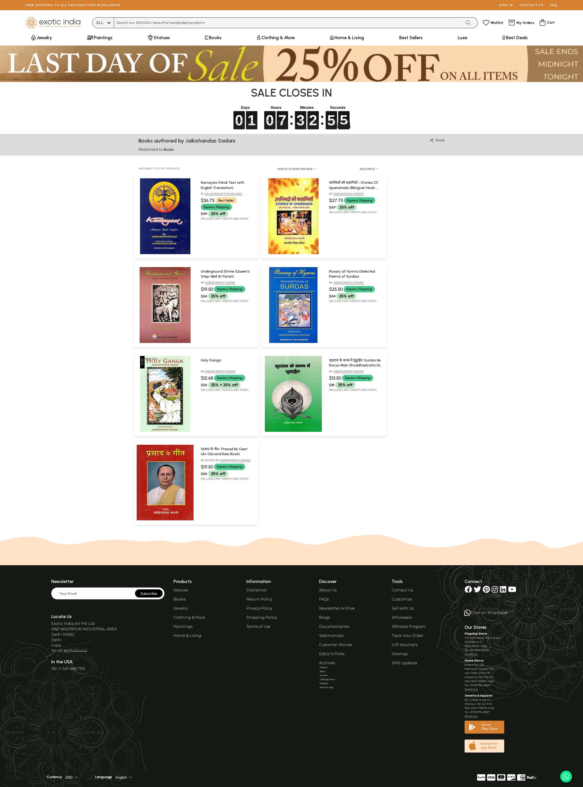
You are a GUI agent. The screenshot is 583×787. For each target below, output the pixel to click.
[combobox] (288, 22)
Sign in (506, 5)
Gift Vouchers (404, 645)
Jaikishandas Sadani (348, 193)
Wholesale (402, 617)
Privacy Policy (259, 608)
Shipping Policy (261, 617)
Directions (471, 654)
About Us (328, 590)
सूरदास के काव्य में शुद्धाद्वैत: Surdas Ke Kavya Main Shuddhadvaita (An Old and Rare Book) (355, 365)
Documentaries (334, 626)
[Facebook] (468, 591)
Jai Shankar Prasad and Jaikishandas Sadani (221, 195)
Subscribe (149, 593)
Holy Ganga (211, 360)
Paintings (183, 626)
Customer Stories (335, 645)
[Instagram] (495, 591)
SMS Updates (404, 663)
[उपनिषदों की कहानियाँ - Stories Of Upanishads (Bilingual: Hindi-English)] (293, 253)
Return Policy (259, 599)
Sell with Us (403, 608)
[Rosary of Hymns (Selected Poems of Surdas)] (293, 342)
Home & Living (187, 636)
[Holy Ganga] (165, 430)
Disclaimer (256, 590)
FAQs (324, 599)
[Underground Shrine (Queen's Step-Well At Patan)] (165, 342)
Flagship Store (476, 633)
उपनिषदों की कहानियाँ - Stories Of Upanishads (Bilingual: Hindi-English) (353, 187)
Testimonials (331, 636)
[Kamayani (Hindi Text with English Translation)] (165, 253)
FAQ (553, 5)
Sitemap (400, 654)
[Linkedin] (503, 591)
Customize (402, 599)
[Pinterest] (486, 591)
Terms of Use (258, 626)
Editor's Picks (331, 654)
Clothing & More (189, 617)
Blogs (324, 617)
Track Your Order (407, 636)
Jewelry (181, 608)
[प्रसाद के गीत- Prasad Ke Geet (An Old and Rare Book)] (165, 519)
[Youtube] (512, 591)
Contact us (532, 5)
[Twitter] (477, 591)
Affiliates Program (409, 626)
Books (179, 599)
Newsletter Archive (337, 608)
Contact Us (402, 590)
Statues (181, 590)
